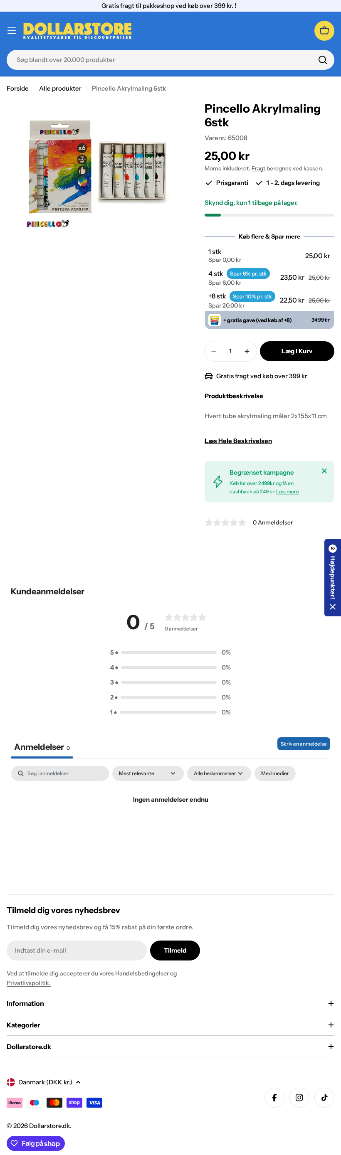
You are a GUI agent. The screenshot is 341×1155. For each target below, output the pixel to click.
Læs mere (287, 491)
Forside (18, 88)
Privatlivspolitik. (29, 983)
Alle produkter (60, 88)
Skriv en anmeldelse (304, 744)
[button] (269, 255)
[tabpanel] (170, 828)
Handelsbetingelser (142, 973)
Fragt (258, 168)
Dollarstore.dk (49, 1126)
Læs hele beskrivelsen (238, 441)
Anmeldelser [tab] (42, 747)
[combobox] (170, 60)
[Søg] (323, 60)
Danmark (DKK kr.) (45, 1082)
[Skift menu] (12, 31)
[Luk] (324, 471)
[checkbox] (275, 773)
